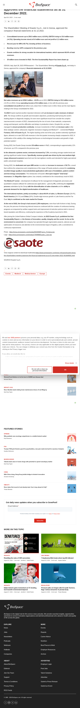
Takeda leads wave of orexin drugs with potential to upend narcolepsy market (28, 461)
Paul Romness (8, 438)
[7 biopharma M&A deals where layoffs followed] (58, 543)
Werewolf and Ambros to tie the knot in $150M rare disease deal (23, 377)
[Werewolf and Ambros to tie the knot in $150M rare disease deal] (71, 378)
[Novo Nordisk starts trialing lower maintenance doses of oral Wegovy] (71, 391)
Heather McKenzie (9, 451)
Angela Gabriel (62, 560)
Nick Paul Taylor (8, 392)
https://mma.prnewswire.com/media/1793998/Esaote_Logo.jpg (30, 235)
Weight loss (8, 387)
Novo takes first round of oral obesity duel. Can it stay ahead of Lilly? (25, 487)
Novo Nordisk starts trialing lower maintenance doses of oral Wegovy (25, 390)
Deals (6, 374)
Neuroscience (9, 459)
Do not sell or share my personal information (40, 369)
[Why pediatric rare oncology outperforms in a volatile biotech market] (71, 437)
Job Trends (45, 555)
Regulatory (45, 585)
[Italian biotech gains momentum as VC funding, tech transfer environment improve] (21, 573)
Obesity (7, 485)
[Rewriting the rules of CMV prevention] (21, 543)
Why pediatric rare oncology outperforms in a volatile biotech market (25, 436)
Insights (7, 555)
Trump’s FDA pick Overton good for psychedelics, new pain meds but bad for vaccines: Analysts (34, 449)
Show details (69, 363)
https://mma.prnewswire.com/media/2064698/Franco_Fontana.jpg (32, 232)
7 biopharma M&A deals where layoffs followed (57, 558)
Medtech (18, 274)
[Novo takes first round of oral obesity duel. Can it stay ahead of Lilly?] (71, 488)
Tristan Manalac (8, 489)
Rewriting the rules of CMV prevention (17, 558)
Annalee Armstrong (9, 476)
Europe (42, 274)
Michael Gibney (8, 379)
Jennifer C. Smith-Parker (27, 560)
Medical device (30, 274)
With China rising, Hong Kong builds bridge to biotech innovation (24, 474)
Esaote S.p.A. (61, 65)
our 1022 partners (14, 337)
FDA (5, 446)
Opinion (6, 434)
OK (65, 370)
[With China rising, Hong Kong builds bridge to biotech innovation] (71, 475)
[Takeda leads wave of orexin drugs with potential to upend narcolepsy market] (71, 463)
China (6, 472)
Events (8, 274)
